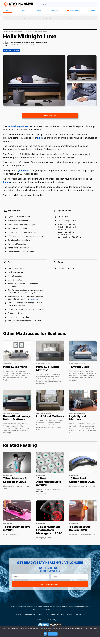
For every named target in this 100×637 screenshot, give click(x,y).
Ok (45, 634)
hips (39, 138)
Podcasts (54, 11)
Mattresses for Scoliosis (23, 31)
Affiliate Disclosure (57, 614)
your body (23, 170)
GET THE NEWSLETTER (50, 584)
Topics (8, 11)
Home (5, 31)
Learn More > (76, 18)
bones (6, 182)
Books (38, 11)
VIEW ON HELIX (50, 116)
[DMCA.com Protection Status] (50, 625)
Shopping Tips (80, 614)
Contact (70, 614)
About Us (18, 614)
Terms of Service (29, 614)
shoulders (34, 299)
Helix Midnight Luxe (18, 126)
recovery (39, 492)
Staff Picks (74, 11)
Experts (23, 11)
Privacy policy (53, 634)
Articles (91, 11)
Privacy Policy (43, 614)
